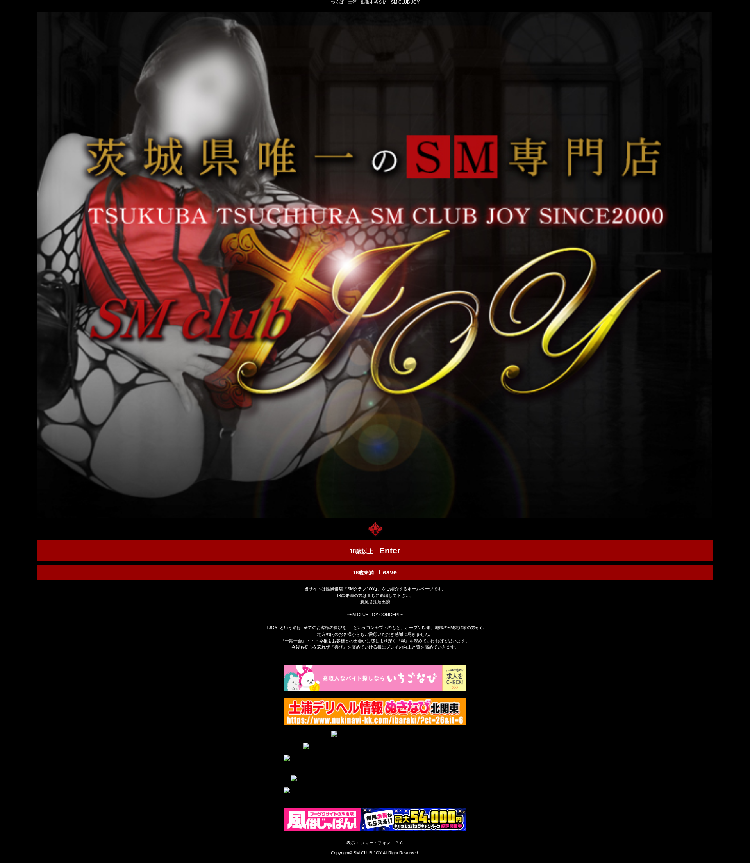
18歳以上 (375, 550)
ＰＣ (399, 842)
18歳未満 (375, 572)
